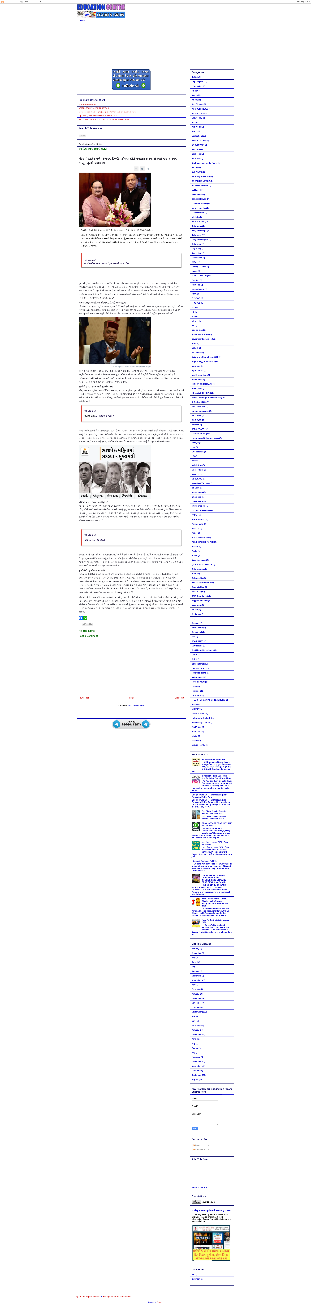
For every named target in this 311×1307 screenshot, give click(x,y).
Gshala (195, 348)
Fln (193, 312)
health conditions (200, 375)
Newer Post (84, 698)
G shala (195, 316)
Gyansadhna (197, 370)
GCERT (195, 321)
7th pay (195, 91)
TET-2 (194, 686)
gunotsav (196, 366)
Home (82, 21)
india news (196, 416)
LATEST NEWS (199, 434)
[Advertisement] (149, 43)
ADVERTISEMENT (200, 113)
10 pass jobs (197, 82)
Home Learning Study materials (206, 398)
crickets (195, 217)
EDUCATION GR (199, 276)
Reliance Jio (197, 578)
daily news (196, 235)
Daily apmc (197, 226)
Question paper (199, 560)
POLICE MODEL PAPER (203, 542)
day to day (196, 253)
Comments (200, 1149)
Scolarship (197, 614)
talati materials (198, 664)
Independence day (200, 411)
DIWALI (195, 262)
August (195, 1016)
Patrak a (195, 528)
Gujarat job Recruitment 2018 (205, 357)
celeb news (197, 195)
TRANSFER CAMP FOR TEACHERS (208, 700)
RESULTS (196, 592)
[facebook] (136, 168)
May (193, 967)
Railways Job (198, 569)
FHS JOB (196, 298)
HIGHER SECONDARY (202, 384)
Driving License (199, 267)
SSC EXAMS (197, 641)
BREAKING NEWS (200, 181)
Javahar (195, 425)
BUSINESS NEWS (200, 186)
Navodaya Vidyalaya (201, 483)
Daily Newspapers (200, 240)
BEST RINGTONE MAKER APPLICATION (94, 108)
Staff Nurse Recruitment (203, 650)
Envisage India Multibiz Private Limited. (117, 1297)
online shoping (198, 506)
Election (195, 280)
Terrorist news (198, 682)
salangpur (196, 605)
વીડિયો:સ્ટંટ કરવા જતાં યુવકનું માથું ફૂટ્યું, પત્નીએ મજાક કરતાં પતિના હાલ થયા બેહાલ (107, 112)
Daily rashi (196, 244)
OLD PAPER (197, 501)
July (193, 958)
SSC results (197, 646)
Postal (194, 551)
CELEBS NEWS (199, 199)
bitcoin (195, 167)
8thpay (195, 100)
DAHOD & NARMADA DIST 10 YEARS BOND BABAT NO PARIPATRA (104, 119)
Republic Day (198, 587)
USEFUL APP (198, 713)
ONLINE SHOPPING (201, 510)
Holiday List (197, 389)
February (196, 989)
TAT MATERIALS (199, 668)
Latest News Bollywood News (205, 438)
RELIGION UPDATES (201, 583)
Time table (196, 695)
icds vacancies (198, 407)
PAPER (195, 515)
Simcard (195, 623)
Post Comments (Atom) (136, 706)
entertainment (198, 289)
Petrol (194, 533)
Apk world (196, 127)
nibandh (195, 488)
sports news (197, 628)
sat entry (196, 610)
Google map (197, 330)
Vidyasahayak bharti (201, 722)
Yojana (195, 741)
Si (192, 619)
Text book (196, 691)
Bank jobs (196, 154)
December (196, 953)
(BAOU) (195, 77)
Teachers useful (199, 673)
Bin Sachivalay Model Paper (204, 163)
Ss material (197, 632)
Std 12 (194, 659)
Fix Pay (195, 307)
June (194, 962)
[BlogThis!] (85, 624)
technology (197, 677)
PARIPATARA (198, 519)
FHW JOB (196, 303)
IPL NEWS (196, 420)
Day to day (196, 249)
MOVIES (195, 474)
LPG (194, 456)
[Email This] (83, 624)
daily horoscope (199, 231)
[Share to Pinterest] (92, 624)
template (97, 1297)
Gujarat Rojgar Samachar (203, 361)
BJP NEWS (197, 172)
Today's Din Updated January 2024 (211, 1210)
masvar (195, 461)
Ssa (193, 637)
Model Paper (197, 470)
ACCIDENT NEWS (200, 109)
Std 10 (194, 655)
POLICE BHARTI (199, 537)
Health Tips (197, 380)
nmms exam (197, 492)
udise (194, 704)
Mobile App (197, 465)
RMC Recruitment (200, 596)
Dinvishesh (197, 258)
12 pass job (197, 86)
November (196, 980)
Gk (193, 325)
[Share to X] (87, 624)
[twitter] (142, 168)
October (195, 1007)
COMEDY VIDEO (199, 204)
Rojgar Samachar (200, 601)
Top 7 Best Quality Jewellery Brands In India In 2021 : (98, 116)
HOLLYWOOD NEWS (201, 393)
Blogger (159, 1302)
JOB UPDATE (198, 429)
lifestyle (195, 443)
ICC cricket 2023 (199, 402)
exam (194, 294)
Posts (197, 1145)
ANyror (195, 122)
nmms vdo (196, 497)
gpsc (194, 343)
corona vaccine (199, 208)
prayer (195, 555)
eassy (194, 271)
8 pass (195, 95)
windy (194, 736)
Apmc (194, 131)
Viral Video (197, 727)
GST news (196, 353)
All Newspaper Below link (87, 104)
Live (193, 447)
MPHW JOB (197, 479)
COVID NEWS (198, 213)
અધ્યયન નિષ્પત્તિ (198, 745)
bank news (197, 158)
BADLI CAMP (198, 145)
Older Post (179, 698)
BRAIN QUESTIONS (201, 176)
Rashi (194, 574)
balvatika (196, 149)
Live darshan (198, 452)
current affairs (198, 222)
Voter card (196, 731)
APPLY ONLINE (199, 140)
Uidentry (195, 709)
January (195, 949)
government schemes (202, 339)
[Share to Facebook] (90, 624)
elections (196, 285)
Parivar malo (197, 524)
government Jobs (200, 334)
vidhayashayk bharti (201, 718)
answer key (197, 118)
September (197, 1012)
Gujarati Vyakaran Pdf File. (205, 861)
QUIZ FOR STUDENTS (202, 564)
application (197, 136)
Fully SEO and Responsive (84, 1297)
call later (195, 190)
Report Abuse (199, 1187)
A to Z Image (197, 104)
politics (195, 547)
